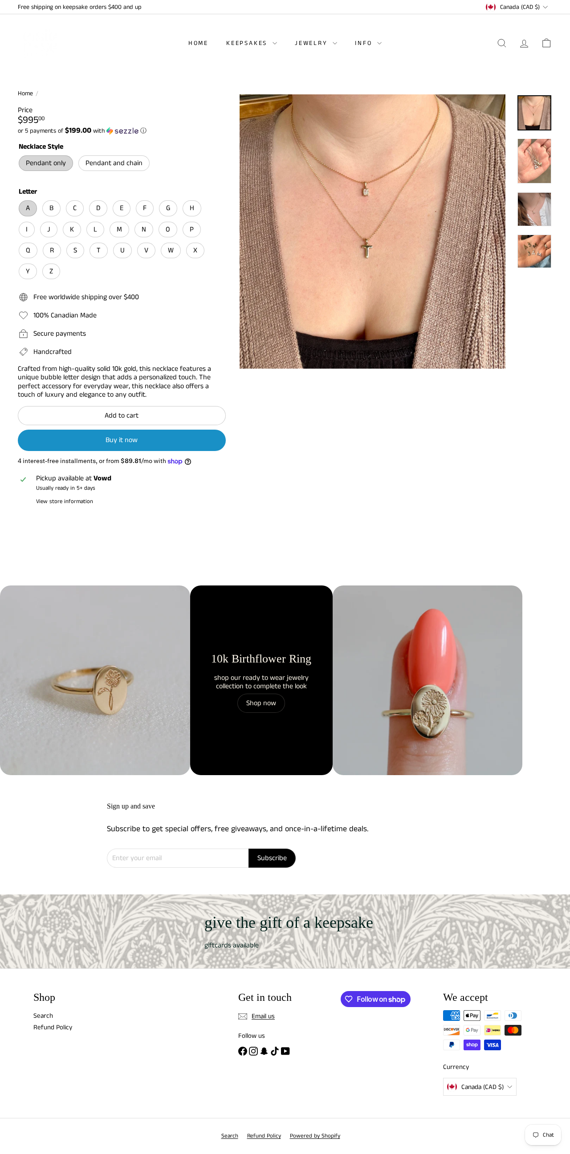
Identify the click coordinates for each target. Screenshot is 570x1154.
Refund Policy (52, 1027)
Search (43, 1015)
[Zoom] (373, 231)
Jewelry (312, 43)
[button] (122, 130)
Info (365, 43)
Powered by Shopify (315, 1136)
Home (198, 43)
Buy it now (122, 440)
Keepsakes (248, 43)
